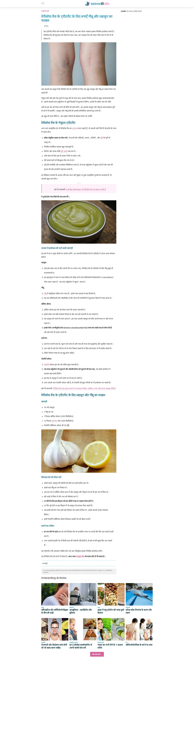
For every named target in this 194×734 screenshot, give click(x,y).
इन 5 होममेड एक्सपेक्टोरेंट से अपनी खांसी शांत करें (80, 646)
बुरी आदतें (64, 151)
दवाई (42, 607)
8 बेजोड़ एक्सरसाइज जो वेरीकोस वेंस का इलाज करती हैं (86, 189)
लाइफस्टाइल (101, 642)
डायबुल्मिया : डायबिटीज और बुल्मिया (80, 611)
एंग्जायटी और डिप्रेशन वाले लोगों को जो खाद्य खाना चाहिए (54, 646)
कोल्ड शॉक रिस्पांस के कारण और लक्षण (139, 611)
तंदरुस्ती (128, 607)
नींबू (45, 293)
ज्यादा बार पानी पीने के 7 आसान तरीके (110, 646)
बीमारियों (71, 607)
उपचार (74, 128)
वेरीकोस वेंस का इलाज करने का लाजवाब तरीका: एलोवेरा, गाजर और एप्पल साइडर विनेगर (84, 388)
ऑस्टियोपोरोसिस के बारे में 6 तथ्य (139, 644)
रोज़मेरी (46, 364)
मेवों (101, 138)
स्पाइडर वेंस (80, 556)
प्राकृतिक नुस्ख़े (45, 11)
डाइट (99, 607)
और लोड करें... (97, 654)
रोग (126, 642)
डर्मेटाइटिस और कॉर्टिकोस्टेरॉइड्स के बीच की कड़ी (54, 611)
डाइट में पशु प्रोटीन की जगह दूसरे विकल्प (111, 611)
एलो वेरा (54, 421)
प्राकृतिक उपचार (73, 642)
